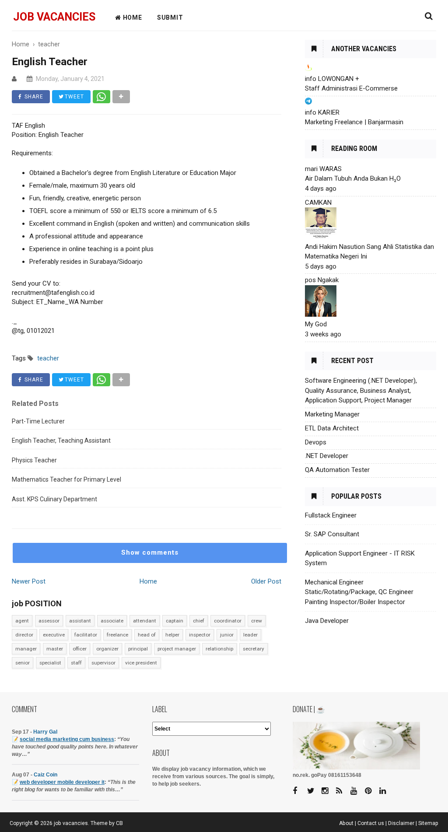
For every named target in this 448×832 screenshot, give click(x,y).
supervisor (103, 663)
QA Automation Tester (337, 470)
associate (112, 621)
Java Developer (327, 621)
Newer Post (29, 581)
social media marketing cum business (67, 739)
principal (138, 649)
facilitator (85, 635)
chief (198, 621)
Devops (315, 442)
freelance (117, 635)
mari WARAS (323, 169)
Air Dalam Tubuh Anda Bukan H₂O (353, 178)
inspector (199, 635)
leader (250, 635)
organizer (107, 649)
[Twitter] (313, 791)
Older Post (266, 581)
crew (256, 621)
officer (80, 649)
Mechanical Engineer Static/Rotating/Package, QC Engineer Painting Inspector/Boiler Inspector (359, 592)
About (346, 823)
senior (22, 663)
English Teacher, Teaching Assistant (61, 440)
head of (147, 635)
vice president (141, 663)
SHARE (33, 97)
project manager (177, 649)
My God (316, 324)
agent (22, 621)
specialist (50, 663)
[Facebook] (299, 791)
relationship (219, 649)
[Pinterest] (371, 791)
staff (76, 663)
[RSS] (342, 791)
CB (119, 823)
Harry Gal (45, 732)
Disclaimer (401, 823)
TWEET (73, 97)
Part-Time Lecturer (38, 421)
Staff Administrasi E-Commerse (351, 88)
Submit (170, 17)
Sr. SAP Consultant (332, 534)
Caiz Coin (45, 775)
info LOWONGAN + (332, 79)
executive (54, 635)
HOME (131, 17)
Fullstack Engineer (331, 515)
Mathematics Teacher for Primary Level (66, 479)
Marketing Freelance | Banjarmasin (354, 122)
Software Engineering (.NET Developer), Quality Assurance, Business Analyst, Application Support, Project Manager (361, 390)
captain (174, 621)
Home (148, 581)
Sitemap (428, 823)
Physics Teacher (34, 460)
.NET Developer (326, 456)
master (54, 649)
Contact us (370, 823)
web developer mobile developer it (62, 782)
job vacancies (54, 16)
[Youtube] (357, 791)
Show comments (149, 552)
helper (172, 635)
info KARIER (322, 112)
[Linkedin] (385, 791)
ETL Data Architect (332, 428)
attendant (144, 621)
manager (26, 649)
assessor (49, 621)
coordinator (228, 621)
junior (227, 635)
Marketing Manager (332, 414)
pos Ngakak (322, 280)
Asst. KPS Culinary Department (54, 499)
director (24, 635)
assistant (80, 621)
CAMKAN (318, 202)
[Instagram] (328, 791)
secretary (253, 649)
